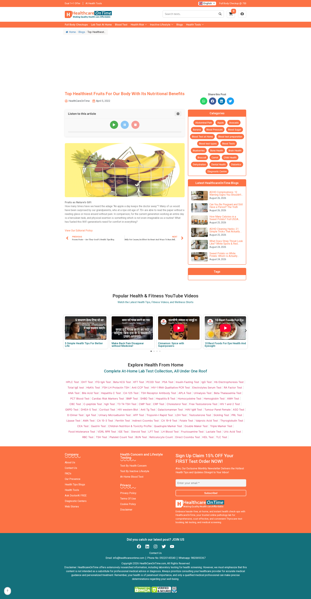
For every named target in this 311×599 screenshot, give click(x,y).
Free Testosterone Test (203, 404)
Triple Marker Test (221, 426)
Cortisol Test (107, 409)
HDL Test (208, 437)
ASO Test (238, 409)
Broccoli (202, 157)
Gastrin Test (98, 426)
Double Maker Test (196, 426)
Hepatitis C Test (111, 393)
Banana (197, 129)
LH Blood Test (170, 431)
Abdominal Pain (203, 122)
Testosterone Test (200, 415)
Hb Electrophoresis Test (229, 382)
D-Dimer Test (75, 415)
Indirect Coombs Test (145, 420)
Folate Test (186, 420)
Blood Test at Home (202, 136)
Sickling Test (221, 415)
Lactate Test (213, 431)
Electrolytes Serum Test (206, 387)
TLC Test (221, 437)
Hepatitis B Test (165, 398)
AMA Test (89, 420)
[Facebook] (139, 546)
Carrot (215, 157)
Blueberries (199, 150)
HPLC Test (72, 382)
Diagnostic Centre (217, 171)
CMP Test (145, 404)
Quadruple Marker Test (168, 426)
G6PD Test (71, 409)
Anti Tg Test (148, 409)
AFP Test (138, 415)
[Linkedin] (147, 546)
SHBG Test (146, 398)
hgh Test (109, 404)
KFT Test (138, 382)
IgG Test (207, 382)
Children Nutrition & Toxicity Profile (130, 426)
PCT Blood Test (79, 398)
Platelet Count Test (121, 437)
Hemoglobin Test (214, 398)
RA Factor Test (233, 387)
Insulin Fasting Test (187, 382)
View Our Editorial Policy (79, 230)
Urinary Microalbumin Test (114, 415)
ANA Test (74, 393)
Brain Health (235, 150)
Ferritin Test (122, 420)
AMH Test (233, 398)
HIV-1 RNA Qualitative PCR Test (170, 387)
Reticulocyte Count (161, 437)
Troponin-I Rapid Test (159, 415)
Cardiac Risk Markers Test (108, 398)
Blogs (179, 24)
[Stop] (135, 125)
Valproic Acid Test (207, 420)
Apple (220, 122)
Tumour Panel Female (217, 409)
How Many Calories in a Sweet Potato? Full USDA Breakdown (223, 219)
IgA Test (91, 415)
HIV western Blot (128, 409)
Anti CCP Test (140, 387)
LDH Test (181, 415)
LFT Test (153, 431)
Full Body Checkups (76, 24)
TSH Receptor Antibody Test (158, 393)
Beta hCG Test (122, 382)
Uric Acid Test (232, 431)
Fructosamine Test (192, 431)
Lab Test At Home (101, 24)
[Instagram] (155, 546)
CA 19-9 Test (169, 420)
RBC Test (87, 437)
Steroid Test (138, 431)
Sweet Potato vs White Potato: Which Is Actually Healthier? (223, 256)
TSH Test (101, 437)
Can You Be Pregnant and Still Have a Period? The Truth (226, 206)
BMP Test (132, 398)
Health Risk (137, 24)
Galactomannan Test (170, 409)
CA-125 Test (130, 393)
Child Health (230, 157)
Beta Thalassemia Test (227, 393)
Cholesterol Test (177, 404)
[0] (231, 15)
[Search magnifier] (220, 14)
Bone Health (216, 150)
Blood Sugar (234, 129)
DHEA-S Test (89, 409)
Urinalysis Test (203, 393)
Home (72, 32)
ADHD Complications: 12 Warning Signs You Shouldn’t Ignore (225, 195)
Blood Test (121, 24)
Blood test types (208, 143)
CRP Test (158, 404)
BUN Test (141, 437)
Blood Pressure (214, 129)
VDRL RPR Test (107, 431)
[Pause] (125, 125)
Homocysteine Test (189, 398)
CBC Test (75, 404)
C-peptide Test (92, 404)
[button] (203, 101)
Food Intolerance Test (82, 431)
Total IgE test (76, 387)
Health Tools (193, 24)
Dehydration (199, 164)
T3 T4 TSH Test (126, 404)
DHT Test (87, 382)
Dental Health (218, 164)
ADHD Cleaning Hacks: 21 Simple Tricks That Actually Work (224, 231)
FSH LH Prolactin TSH (115, 387)
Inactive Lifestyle (160, 24)
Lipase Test (73, 420)
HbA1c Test (93, 387)
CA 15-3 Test (105, 420)
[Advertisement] (155, 60)
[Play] (114, 125)
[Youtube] (172, 546)
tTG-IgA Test (103, 382)
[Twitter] (163, 546)
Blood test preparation (230, 136)
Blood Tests (228, 143)
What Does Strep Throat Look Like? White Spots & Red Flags (226, 244)
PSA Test (167, 382)
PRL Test (236, 415)
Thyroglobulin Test (231, 420)
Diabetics (236, 164)
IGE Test (123, 431)
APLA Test (185, 393)
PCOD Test (153, 382)
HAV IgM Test (193, 409)
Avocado (234, 122)
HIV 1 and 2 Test (230, 404)
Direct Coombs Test (187, 437)
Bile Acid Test (90, 393)
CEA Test (83, 426)
